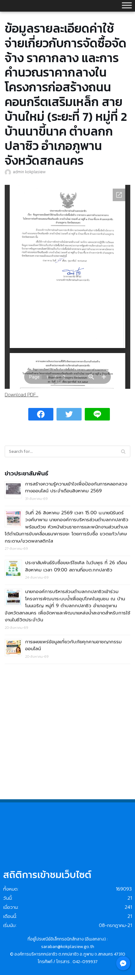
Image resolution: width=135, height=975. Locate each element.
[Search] (123, 451)
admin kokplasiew (29, 171)
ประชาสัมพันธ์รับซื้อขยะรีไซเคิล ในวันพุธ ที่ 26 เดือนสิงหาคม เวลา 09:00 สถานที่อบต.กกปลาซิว (76, 566)
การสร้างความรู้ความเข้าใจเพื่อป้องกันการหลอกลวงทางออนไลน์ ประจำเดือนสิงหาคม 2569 (76, 487)
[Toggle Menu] (127, 5)
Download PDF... (21, 395)
